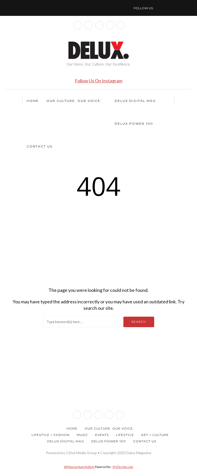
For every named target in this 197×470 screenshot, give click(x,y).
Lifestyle (125, 435)
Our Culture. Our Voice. (74, 101)
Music (82, 435)
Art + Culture (155, 435)
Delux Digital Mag (135, 101)
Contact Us (39, 146)
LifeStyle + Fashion (51, 435)
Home (33, 101)
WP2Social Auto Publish (79, 466)
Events (102, 435)
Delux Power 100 (134, 123)
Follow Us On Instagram (98, 80)
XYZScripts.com (123, 466)
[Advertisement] (98, 243)
